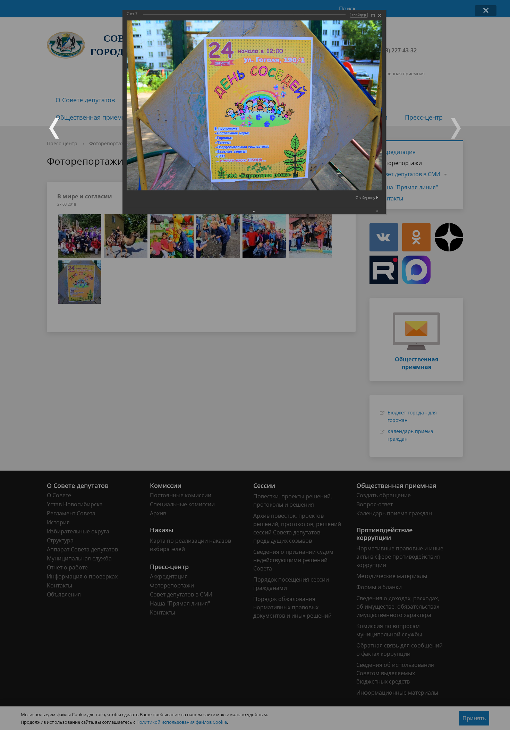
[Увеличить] (372, 15)
